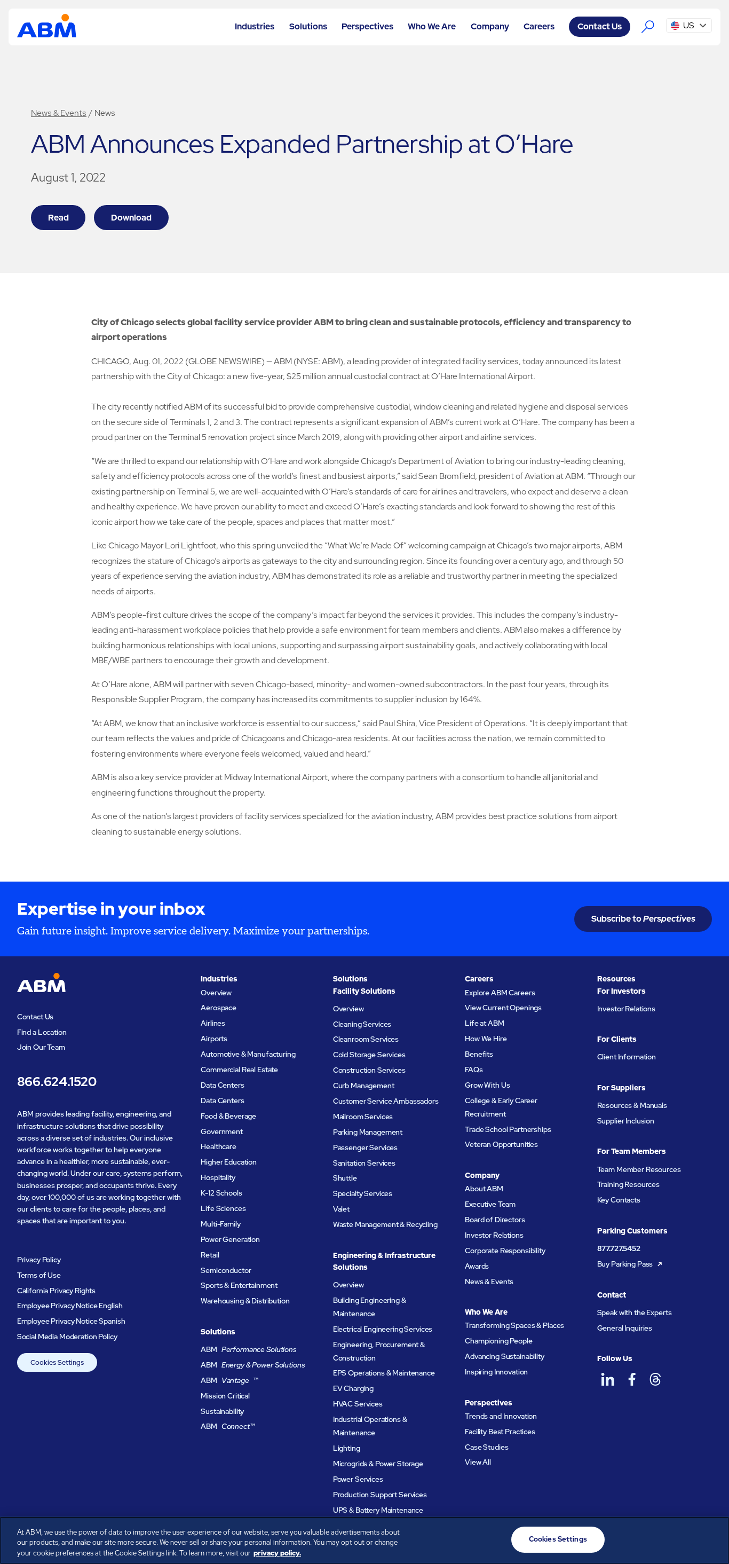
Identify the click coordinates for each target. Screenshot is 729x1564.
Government (222, 1131)
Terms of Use (39, 1275)
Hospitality (218, 1177)
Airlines (213, 1023)
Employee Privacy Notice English (70, 1305)
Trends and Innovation (501, 1416)
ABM (249, 1349)
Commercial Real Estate (239, 1069)
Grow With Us (487, 1085)
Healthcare (218, 1146)
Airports (214, 1038)
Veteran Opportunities (501, 1144)
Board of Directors (495, 1219)
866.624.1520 (57, 1081)
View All (478, 1462)
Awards (477, 1266)
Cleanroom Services (366, 1039)
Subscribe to (643, 918)
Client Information (626, 1057)
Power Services (358, 1479)
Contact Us (599, 26)
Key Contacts (618, 1200)
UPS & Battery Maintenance (378, 1510)
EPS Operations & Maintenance (384, 1373)
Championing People (499, 1341)
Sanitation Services (364, 1163)
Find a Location (42, 1032)
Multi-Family (220, 1224)
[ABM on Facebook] (632, 1379)
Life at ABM (484, 1023)
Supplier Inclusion (626, 1121)
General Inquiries (625, 1328)
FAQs (473, 1069)
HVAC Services (358, 1404)
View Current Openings (503, 1007)
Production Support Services (380, 1494)
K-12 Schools (221, 1193)
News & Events (58, 113)
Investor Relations (494, 1235)
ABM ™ (229, 1380)
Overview (216, 992)
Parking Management (368, 1132)
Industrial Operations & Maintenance (370, 1425)
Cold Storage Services (369, 1054)
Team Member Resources (639, 1169)
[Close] (712, 1539)
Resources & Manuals (632, 1105)
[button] (255, 27)
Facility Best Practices (500, 1431)
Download (131, 217)
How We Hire (485, 1038)
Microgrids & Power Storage (378, 1463)
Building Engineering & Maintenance (369, 1306)
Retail (210, 1255)
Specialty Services (363, 1193)
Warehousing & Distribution (245, 1301)
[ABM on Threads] (655, 1379)
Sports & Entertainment (239, 1285)
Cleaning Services (362, 1024)
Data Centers (222, 1085)
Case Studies (486, 1447)
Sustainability (222, 1411)
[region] (364, 1540)
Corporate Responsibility (505, 1250)
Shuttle (345, 1178)
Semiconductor (226, 1270)
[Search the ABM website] (648, 26)
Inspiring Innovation (496, 1372)
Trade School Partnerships (508, 1129)
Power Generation (230, 1239)
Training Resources (628, 1184)
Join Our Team (41, 1047)
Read (58, 217)
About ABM (484, 1188)
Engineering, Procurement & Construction (379, 1351)
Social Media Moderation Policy (67, 1336)
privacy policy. (277, 1553)
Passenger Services (365, 1147)
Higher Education (229, 1162)
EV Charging (353, 1388)
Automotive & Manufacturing (248, 1054)
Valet (341, 1209)
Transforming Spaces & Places (514, 1325)
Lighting (346, 1448)
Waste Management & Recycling (385, 1224)
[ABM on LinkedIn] (608, 1379)
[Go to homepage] (46, 26)
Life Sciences (223, 1208)
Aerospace (218, 1007)
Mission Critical (225, 1396)
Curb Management (363, 1085)
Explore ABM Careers (500, 992)
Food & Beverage (228, 1116)
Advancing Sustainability (504, 1356)
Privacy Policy (39, 1259)
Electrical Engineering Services (383, 1329)
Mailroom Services (363, 1116)
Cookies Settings (57, 1362)
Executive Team (490, 1204)
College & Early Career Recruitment (501, 1107)
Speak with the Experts (634, 1312)
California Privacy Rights (56, 1290)
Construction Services (369, 1070)
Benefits (479, 1054)
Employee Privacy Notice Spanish (71, 1321)
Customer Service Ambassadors (386, 1101)
